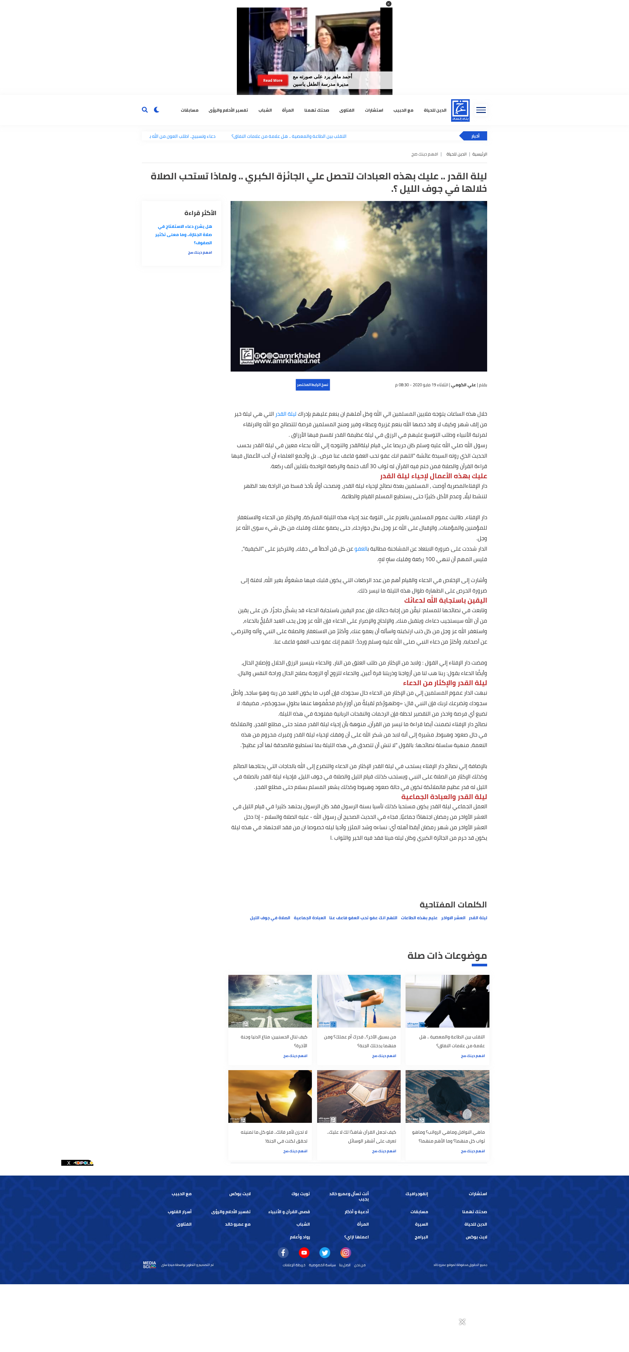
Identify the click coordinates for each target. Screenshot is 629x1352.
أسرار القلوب (180, 1212)
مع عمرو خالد (238, 1224)
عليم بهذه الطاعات (419, 918)
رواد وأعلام (300, 1237)
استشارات (374, 110)
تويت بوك (301, 1194)
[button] (388, 4)
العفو (360, 548)
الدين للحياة (435, 110)
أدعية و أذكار (357, 1212)
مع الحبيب (403, 110)
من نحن (360, 1265)
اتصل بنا (345, 1265)
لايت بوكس (240, 1194)
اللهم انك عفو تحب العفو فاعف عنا (363, 918)
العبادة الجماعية (310, 918)
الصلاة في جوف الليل (270, 918)
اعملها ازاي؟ (356, 1237)
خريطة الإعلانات (294, 1265)
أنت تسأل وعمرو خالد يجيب (349, 1196)
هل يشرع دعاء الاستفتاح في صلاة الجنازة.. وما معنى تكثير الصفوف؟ (183, 234)
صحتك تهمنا (316, 110)
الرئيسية (479, 154)
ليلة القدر (285, 414)
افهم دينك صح (473, 1055)
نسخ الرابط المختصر (312, 384)
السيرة (421, 1224)
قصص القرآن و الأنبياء (289, 1212)
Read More (273, 80)
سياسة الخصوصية (322, 1265)
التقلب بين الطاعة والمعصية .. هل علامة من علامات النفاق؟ (248, 136)
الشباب (265, 110)
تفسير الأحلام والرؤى (228, 110)
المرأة (288, 110)
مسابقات (190, 110)
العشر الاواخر (453, 918)
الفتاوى (346, 110)
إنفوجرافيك (417, 1194)
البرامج (421, 1237)
